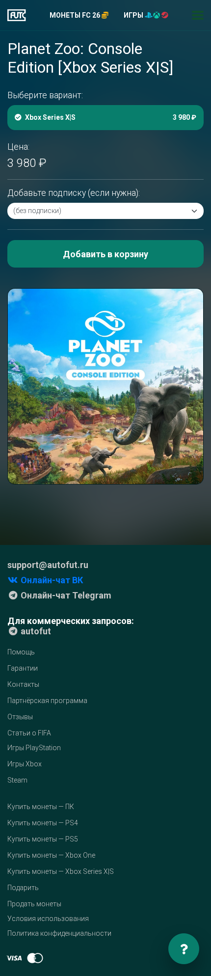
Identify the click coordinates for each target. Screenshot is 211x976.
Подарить (23, 888)
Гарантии (22, 668)
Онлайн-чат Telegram (65, 595)
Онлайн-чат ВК (51, 580)
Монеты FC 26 (76, 15)
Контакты (23, 684)
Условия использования (48, 918)
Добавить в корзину (105, 254)
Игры (134, 15)
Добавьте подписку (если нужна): (73, 193)
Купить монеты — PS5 (42, 839)
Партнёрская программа (47, 701)
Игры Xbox (24, 764)
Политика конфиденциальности (59, 933)
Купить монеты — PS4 (42, 823)
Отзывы (20, 717)
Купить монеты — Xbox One (51, 855)
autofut (35, 631)
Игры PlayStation (34, 748)
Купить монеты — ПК (40, 807)
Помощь (21, 652)
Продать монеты (34, 904)
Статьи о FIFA (29, 733)
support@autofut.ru (47, 565)
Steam (17, 780)
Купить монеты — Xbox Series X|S (60, 871)
